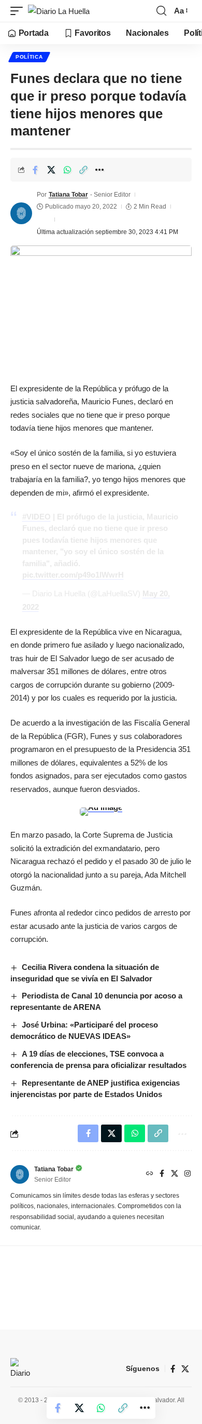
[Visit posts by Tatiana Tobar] (21, 213)
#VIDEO (36, 516)
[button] (19, 11)
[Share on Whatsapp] (67, 169)
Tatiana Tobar (68, 194)
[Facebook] (161, 1174)
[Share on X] (51, 169)
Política (29, 57)
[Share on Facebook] (35, 169)
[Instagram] (187, 1174)
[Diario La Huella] (59, 11)
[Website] (149, 1174)
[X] (174, 1174)
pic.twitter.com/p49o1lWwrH (73, 574)
